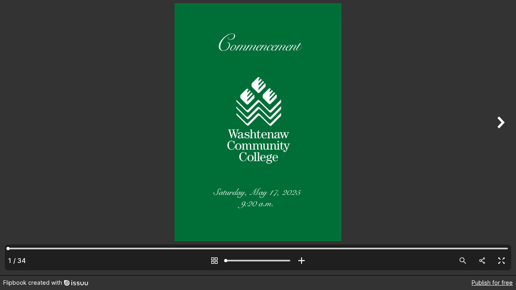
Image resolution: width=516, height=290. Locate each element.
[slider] (258, 261)
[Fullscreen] (501, 261)
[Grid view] (214, 261)
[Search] (463, 261)
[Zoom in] (301, 261)
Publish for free (492, 282)
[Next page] (500, 137)
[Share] (482, 261)
